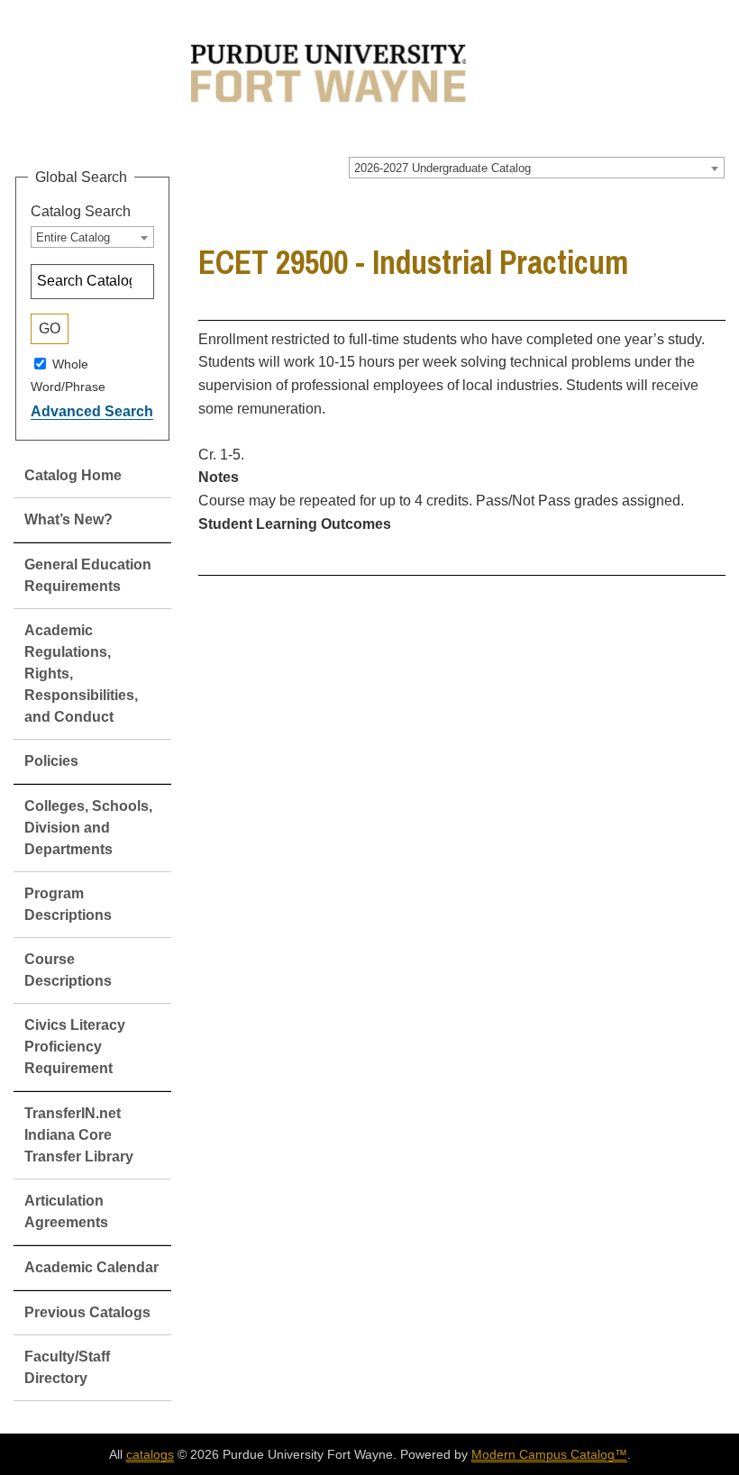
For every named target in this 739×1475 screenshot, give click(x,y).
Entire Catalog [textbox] (73, 237)
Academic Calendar (91, 1267)
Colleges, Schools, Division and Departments (88, 827)
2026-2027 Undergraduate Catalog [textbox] (442, 168)
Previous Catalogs (87, 1312)
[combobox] (537, 167)
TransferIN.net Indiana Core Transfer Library (78, 1135)
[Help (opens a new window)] (714, 209)
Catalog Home (73, 475)
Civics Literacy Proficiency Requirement (74, 1046)
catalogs (150, 1454)
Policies (51, 761)
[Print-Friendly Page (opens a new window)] (690, 209)
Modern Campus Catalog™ (549, 1454)
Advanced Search (92, 411)
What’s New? (68, 519)
